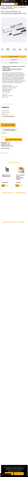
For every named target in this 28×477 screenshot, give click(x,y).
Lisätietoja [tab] (14, 59)
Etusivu (2, 7)
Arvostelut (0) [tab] (14, 62)
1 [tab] (11, 188)
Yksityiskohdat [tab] (13, 56)
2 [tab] (13, 188)
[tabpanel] (7, 177)
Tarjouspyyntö (4, 133)
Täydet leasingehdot (5, 148)
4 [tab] (17, 188)
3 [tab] (15, 188)
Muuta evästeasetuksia (5, 474)
